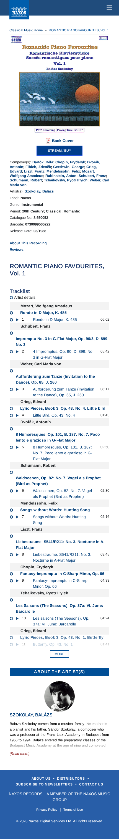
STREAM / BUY (59, 151)
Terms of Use (73, 810)
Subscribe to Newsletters (45, 784)
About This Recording (28, 243)
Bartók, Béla (42, 162)
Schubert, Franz (92, 176)
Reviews (17, 249)
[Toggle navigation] (108, 8)
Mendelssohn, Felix (63, 171)
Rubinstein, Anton (60, 176)
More (59, 654)
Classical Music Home (26, 30)
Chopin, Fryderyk (70, 162)
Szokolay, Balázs (39, 191)
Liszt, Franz (34, 171)
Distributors (71, 778)
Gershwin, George (68, 167)
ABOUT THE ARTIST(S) (59, 671)
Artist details (24, 297)
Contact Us (91, 784)
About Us (42, 778)
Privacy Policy (46, 810)
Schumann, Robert (26, 180)
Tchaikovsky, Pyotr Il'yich (65, 180)
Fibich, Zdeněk (38, 167)
